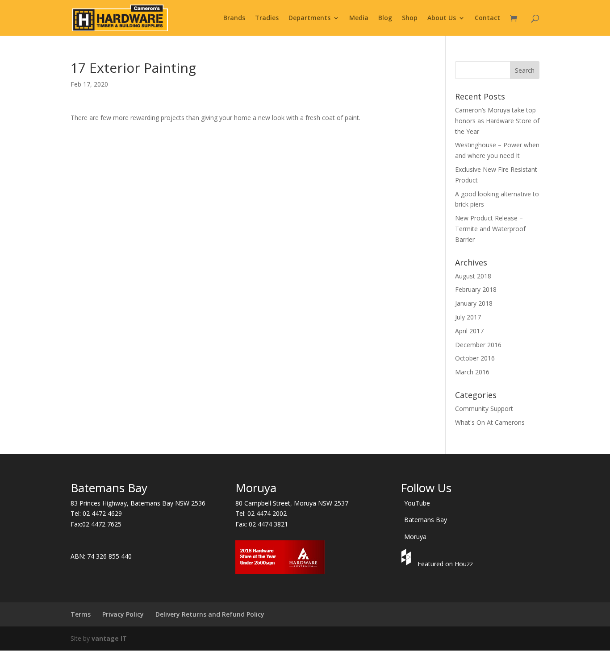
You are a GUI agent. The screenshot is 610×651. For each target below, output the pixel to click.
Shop (410, 18)
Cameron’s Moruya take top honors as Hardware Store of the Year (497, 121)
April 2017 (469, 331)
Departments (309, 18)
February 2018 (476, 289)
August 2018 (473, 276)
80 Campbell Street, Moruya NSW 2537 (291, 503)
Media (358, 18)
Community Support (484, 408)
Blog (385, 18)
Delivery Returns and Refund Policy (209, 614)
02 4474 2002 (267, 513)
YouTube (417, 503)
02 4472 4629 (102, 513)
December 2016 (478, 344)
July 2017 (468, 317)
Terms (81, 614)
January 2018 (474, 303)
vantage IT (109, 638)
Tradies (267, 18)
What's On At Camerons (490, 422)
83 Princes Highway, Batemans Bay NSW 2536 (138, 503)
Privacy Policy (123, 614)
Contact (487, 18)
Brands (234, 18)
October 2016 (475, 358)
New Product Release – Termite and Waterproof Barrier (490, 229)
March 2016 (472, 372)
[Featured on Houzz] (407, 564)
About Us (441, 18)
